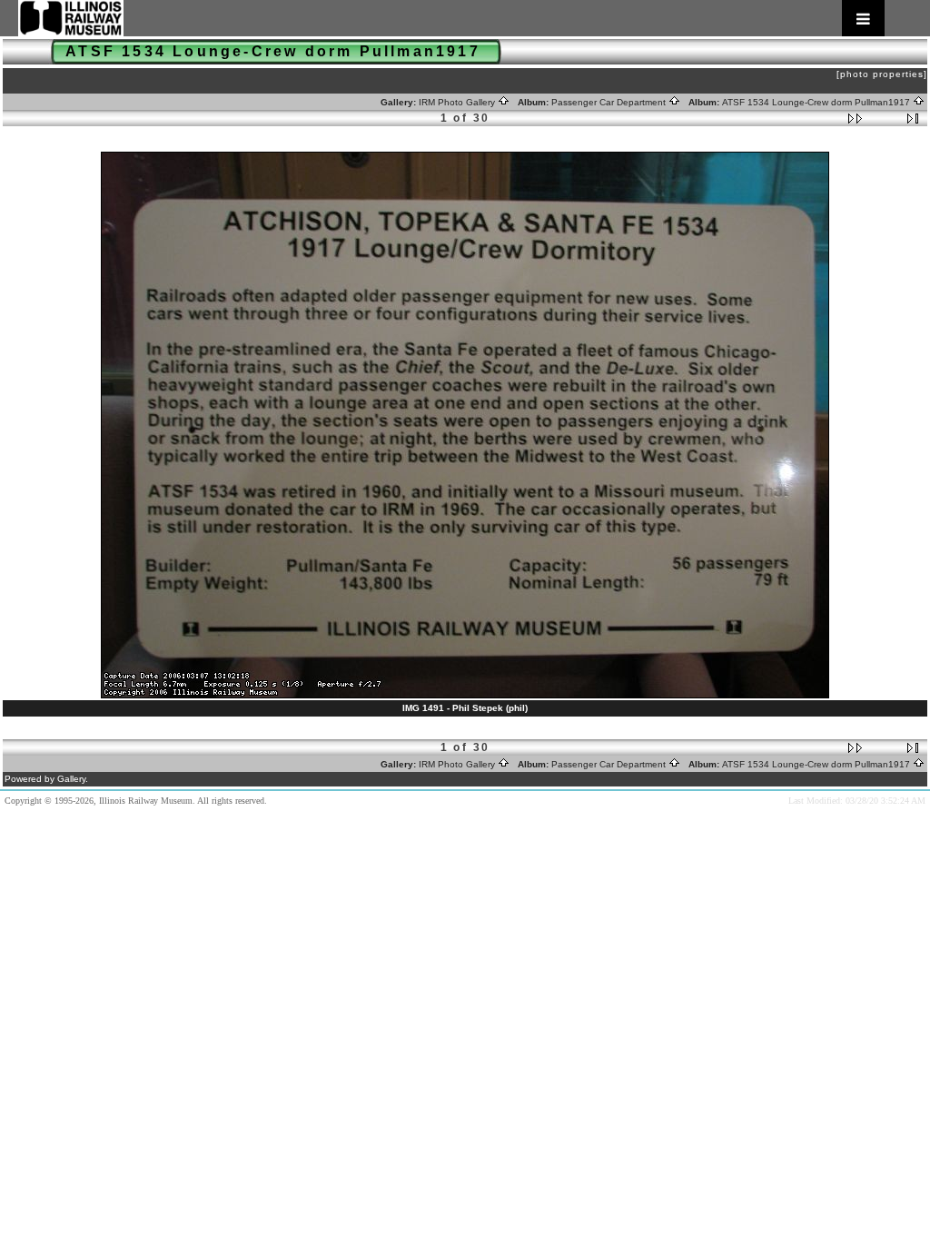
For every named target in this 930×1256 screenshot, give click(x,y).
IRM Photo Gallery (458, 102)
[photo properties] (881, 74)
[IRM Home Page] (451, 18)
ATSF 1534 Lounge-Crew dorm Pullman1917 (817, 102)
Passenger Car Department (609, 102)
